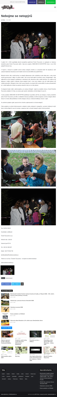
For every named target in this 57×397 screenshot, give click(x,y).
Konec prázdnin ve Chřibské (17, 313)
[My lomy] (21, 350)
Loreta (3, 376)
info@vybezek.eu (13, 394)
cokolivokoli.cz (50, 2)
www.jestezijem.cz (52, 394)
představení (21, 376)
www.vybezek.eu (4, 394)
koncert (27, 373)
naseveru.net (32, 2)
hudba (18, 373)
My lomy (17, 356)
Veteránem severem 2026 (16, 307)
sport (32, 376)
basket (3, 373)
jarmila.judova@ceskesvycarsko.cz (9, 254)
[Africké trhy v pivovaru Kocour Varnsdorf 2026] (5, 302)
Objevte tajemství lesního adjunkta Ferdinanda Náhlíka (6, 342)
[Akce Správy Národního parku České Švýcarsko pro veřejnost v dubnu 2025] (36, 350)
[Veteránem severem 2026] (5, 309)
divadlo (8, 373)
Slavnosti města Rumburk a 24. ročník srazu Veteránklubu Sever (26, 320)
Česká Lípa (15, 379)
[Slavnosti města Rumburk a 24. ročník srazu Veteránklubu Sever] (5, 322)
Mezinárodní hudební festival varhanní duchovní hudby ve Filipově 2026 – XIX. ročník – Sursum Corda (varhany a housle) (47, 376)
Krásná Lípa (33, 373)
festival (13, 373)
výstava (9, 379)
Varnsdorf (4, 379)
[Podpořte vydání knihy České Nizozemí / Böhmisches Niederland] (21, 334)
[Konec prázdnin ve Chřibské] (5, 316)
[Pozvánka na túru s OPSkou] (36, 334)
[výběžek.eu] (8, 7)
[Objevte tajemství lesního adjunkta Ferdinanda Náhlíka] (7, 334)
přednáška (14, 376)
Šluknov (21, 379)
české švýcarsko (9, 278)
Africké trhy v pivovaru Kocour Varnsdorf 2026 (22, 300)
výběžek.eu (41, 2)
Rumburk (27, 376)
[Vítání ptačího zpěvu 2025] (7, 350)
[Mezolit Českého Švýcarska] (50, 350)
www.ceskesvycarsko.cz (7, 262)
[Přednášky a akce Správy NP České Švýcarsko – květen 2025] (50, 334)
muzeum (8, 376)
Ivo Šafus (3, 20)
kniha (22, 373)
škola (26, 379)
